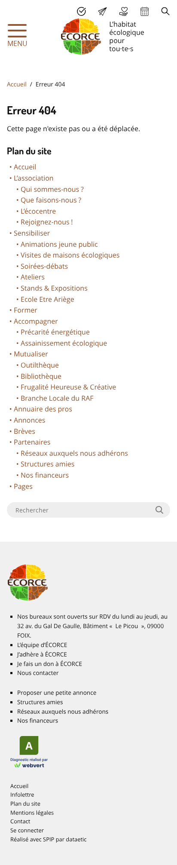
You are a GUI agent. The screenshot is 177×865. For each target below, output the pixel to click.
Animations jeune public (59, 244)
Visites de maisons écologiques (70, 255)
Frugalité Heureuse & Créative (68, 387)
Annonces (29, 420)
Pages (23, 486)
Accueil (17, 84)
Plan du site (25, 803)
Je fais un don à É (123, 11)
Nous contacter (38, 673)
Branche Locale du (57, 398)
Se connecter (27, 830)
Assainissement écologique (64, 343)
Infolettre (22, 794)
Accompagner (36, 321)
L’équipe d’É (42, 645)
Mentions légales (32, 812)
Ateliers (33, 277)
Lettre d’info (102, 11)
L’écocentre (38, 211)
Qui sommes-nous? (52, 189)
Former (25, 310)
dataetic (76, 839)
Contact (20, 821)
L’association (34, 178)
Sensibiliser (32, 233)
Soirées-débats (44, 266)
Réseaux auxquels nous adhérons (74, 453)
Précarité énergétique (55, 332)
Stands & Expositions (54, 288)
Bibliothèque (41, 376)
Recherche (165, 11)
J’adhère (81, 11)
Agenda (144, 11)
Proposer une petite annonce (56, 692)
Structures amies (47, 464)
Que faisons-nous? (51, 200)
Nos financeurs (45, 475)
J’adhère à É (42, 654)
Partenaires (32, 442)
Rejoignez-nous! (47, 222)
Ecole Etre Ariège (47, 299)
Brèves (24, 431)
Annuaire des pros (43, 409)
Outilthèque (40, 365)
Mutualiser (31, 354)
